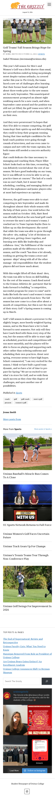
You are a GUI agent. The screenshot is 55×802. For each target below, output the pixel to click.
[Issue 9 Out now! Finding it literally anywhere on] (40, 750)
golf (15, 399)
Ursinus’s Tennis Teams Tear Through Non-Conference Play (25, 556)
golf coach (25, 399)
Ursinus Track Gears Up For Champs (24, 546)
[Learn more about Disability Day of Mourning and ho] (15, 720)
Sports (41, 54)
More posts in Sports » (43, 429)
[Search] (47, 681)
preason (8, 403)
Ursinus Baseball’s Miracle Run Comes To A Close (26, 475)
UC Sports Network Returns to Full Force (27, 525)
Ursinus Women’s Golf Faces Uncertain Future (26, 535)
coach (7, 399)
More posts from (12, 419)
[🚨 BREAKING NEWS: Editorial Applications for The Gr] (40, 720)
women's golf (21, 403)
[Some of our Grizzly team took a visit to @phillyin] (15, 750)
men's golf (38, 399)
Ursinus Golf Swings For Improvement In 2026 (27, 607)
